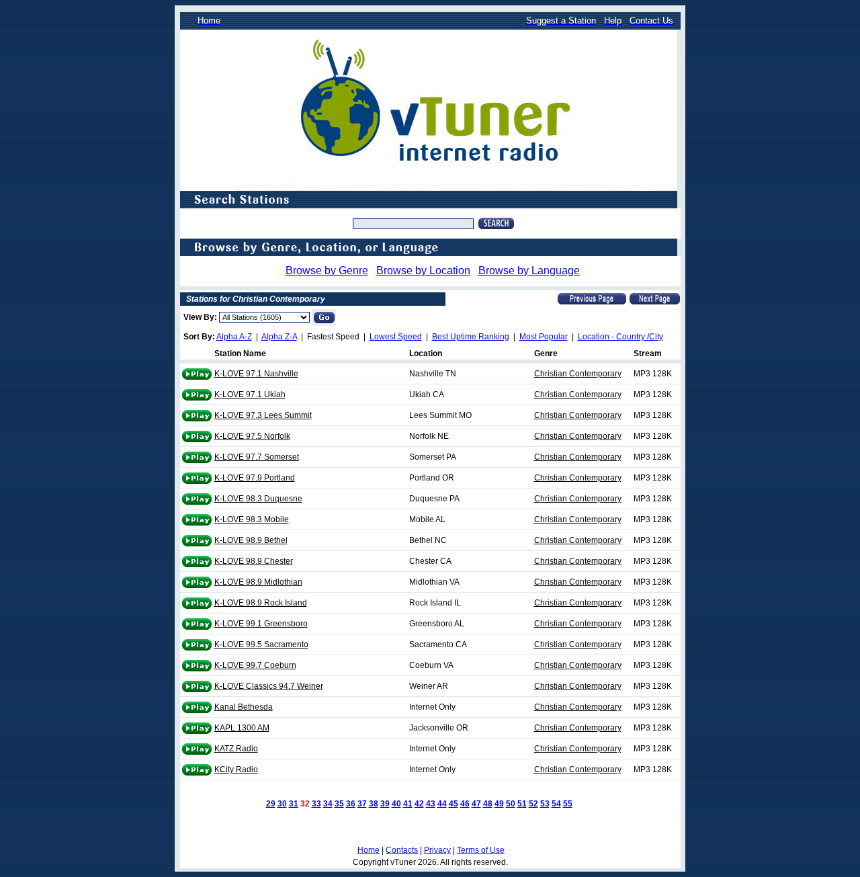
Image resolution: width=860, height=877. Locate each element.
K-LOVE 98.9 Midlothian (258, 582)
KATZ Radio (236, 748)
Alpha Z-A (279, 336)
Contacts (402, 850)
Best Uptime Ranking (470, 336)
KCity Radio (236, 769)
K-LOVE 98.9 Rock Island (260, 603)
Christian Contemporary (577, 373)
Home (368, 850)
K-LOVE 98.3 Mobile (251, 519)
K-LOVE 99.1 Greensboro (261, 623)
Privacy (437, 850)
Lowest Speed (396, 336)
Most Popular (543, 336)
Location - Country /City (620, 336)
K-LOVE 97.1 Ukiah (250, 394)
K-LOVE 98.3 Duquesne (258, 498)
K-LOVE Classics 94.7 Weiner (268, 686)
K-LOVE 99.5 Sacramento (261, 644)
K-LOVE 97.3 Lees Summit (263, 415)
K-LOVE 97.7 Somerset (256, 457)
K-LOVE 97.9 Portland (254, 478)
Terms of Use (481, 850)
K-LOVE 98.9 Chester (253, 561)
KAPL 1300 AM (241, 728)
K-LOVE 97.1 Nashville (256, 373)
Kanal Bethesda (243, 707)
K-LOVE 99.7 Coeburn (255, 665)
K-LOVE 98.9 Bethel (251, 540)
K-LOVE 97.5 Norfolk (252, 436)
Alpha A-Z (234, 336)
